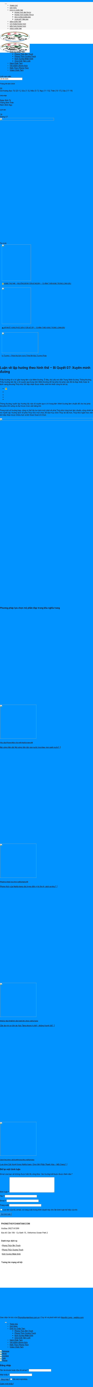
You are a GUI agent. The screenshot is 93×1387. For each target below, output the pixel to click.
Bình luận (4, 1192)
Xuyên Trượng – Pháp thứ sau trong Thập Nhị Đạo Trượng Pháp (31, 397)
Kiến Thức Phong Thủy (18, 26)
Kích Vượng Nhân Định (11, 1254)
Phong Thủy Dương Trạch (24, 15)
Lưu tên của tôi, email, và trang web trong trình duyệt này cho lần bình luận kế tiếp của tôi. (40, 1210)
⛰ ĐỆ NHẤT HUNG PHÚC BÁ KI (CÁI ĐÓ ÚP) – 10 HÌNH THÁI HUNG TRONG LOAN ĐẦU (33, 328)
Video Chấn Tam (16, 28)
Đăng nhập (4, 1379)
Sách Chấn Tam (15, 22)
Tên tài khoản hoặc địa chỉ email (14, 1370)
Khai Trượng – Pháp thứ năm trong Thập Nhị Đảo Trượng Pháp (31, 399)
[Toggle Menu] (6, 3)
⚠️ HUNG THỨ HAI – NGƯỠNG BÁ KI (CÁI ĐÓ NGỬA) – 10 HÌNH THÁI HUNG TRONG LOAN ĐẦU (36, 283)
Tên (2, 1196)
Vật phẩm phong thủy (18, 24)
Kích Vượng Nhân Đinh (23, 17)
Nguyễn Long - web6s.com (72, 1317)
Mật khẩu (4, 1375)
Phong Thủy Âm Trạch (23, 12)
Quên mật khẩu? (7, 1384)
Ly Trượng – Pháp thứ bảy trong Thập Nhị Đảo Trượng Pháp (24, 356)
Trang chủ (14, 5)
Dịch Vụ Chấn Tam (16, 10)
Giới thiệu (13, 8)
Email (3, 1201)
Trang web (4, 1205)
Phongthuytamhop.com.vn (28, 1317)
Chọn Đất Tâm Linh (21, 19)
